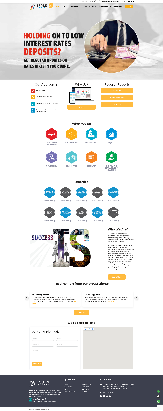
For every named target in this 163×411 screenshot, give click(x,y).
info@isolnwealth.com (111, 1)
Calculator (93, 7)
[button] (27, 298)
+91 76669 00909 (117, 7)
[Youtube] (124, 1)
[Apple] (131, 1)
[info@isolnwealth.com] (102, 1)
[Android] (133, 1)
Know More (48, 201)
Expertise (74, 7)
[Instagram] (127, 1)
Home (57, 7)
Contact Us (103, 7)
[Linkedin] (129, 1)
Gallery (84, 7)
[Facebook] (122, 1)
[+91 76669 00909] (110, 7)
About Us (64, 7)
